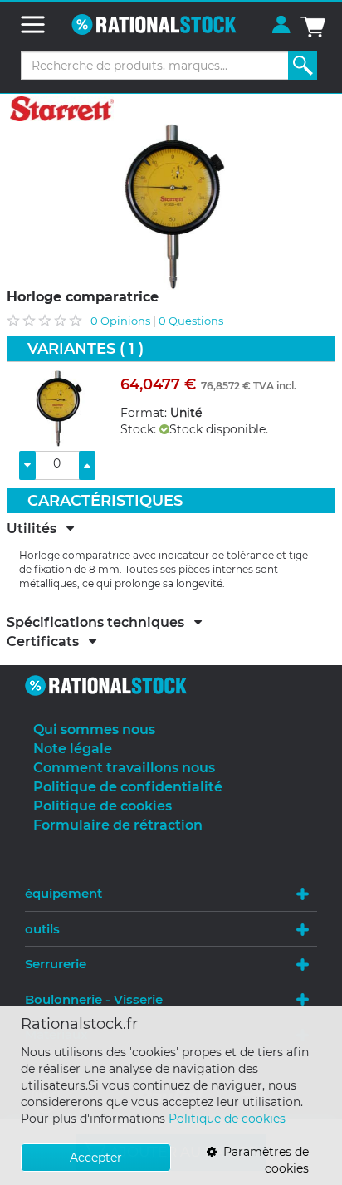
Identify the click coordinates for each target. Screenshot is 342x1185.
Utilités (36, 528)
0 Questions (191, 320)
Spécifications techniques (100, 622)
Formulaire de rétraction (118, 825)
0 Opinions (120, 320)
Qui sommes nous (94, 729)
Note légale (72, 749)
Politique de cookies (227, 1118)
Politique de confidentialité (127, 787)
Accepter (96, 1157)
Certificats (48, 641)
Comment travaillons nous (124, 768)
